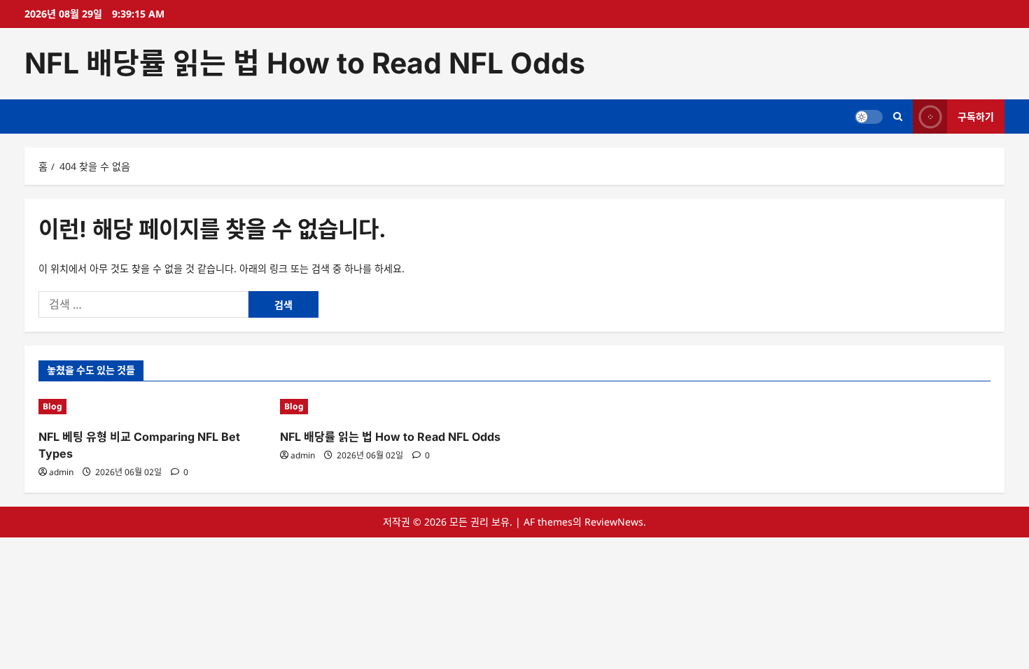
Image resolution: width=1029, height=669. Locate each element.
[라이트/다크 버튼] (869, 116)
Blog (52, 406)
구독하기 (976, 116)
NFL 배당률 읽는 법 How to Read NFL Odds (304, 62)
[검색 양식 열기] (897, 116)
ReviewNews (613, 521)
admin (61, 472)
